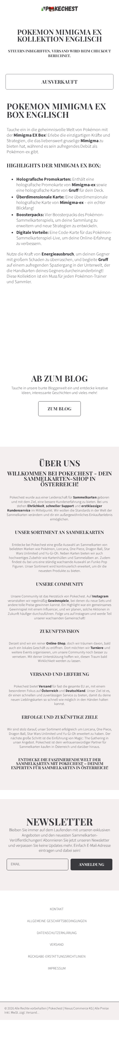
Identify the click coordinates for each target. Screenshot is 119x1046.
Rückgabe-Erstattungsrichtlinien (57, 956)
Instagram (100, 596)
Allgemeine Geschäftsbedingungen (57, 921)
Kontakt (57, 909)
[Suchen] (96, 9)
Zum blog (59, 408)
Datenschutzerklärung (57, 932)
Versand (60, 51)
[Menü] (10, 9)
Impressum (57, 968)
